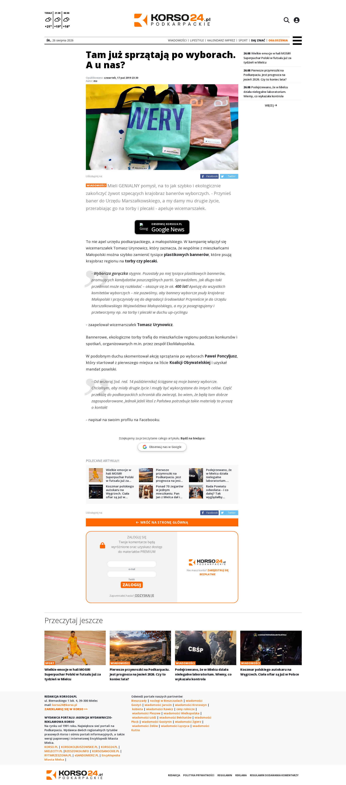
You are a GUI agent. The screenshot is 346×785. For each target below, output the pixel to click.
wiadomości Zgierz (188, 722)
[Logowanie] (297, 20)
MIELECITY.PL (53, 751)
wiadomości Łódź (144, 717)
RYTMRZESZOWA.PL (57, 755)
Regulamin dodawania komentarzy (274, 775)
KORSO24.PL (109, 747)
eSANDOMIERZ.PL (87, 755)
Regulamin (224, 775)
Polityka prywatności (198, 775)
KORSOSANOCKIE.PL (105, 751)
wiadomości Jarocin (158, 705)
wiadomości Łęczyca (175, 726)
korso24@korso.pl (64, 705)
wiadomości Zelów (145, 726)
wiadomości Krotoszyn (191, 705)
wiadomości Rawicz (159, 709)
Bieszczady (139, 701)
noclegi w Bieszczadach (166, 701)
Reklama (241, 775)
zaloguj (132, 584)
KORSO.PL (51, 747)
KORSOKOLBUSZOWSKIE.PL (79, 747)
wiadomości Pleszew (146, 713)
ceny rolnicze (185, 709)
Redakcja (174, 775)
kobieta (137, 709)
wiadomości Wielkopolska (181, 713)
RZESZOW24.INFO (77, 751)
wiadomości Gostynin (157, 722)
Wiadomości (96, 185)
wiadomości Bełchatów (175, 717)
